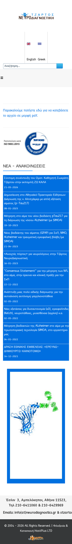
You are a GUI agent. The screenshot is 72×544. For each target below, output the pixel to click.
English (31, 59)
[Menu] (2, 78)
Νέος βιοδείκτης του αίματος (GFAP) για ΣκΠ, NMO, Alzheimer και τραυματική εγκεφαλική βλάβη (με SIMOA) (35, 237)
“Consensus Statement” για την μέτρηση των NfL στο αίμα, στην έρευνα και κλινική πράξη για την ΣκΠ (36, 275)
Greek (41, 59)
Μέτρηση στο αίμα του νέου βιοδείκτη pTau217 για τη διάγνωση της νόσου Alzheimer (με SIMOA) (35, 218)
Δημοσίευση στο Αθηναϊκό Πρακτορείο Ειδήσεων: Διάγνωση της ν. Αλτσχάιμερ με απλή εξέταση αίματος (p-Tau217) (35, 199)
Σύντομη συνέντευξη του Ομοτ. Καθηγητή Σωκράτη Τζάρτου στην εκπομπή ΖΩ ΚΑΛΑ (36, 180)
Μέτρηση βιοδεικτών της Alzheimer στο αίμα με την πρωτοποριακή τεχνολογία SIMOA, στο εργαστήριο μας (36, 330)
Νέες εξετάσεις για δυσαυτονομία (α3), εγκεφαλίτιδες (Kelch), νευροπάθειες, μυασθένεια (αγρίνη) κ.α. (36, 311)
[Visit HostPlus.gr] (36, 537)
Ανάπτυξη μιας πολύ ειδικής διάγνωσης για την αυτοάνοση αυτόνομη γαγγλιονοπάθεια (33, 294)
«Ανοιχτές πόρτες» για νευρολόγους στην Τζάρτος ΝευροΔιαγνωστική (35, 256)
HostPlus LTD (43, 531)
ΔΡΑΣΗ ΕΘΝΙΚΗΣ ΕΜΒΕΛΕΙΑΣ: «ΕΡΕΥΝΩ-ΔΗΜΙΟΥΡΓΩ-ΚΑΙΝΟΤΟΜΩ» (31, 349)
